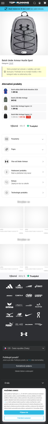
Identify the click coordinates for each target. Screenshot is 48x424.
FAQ (29, 360)
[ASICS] (38, 286)
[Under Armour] (24, 334)
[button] (24, 139)
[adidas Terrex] (19, 286)
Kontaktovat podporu (24, 366)
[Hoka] (19, 305)
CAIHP (11, 63)
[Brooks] (9, 295)
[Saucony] (38, 324)
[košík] (45, 3)
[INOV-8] (29, 305)
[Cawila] (19, 295)
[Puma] (9, 324)
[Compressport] (38, 295)
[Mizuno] (9, 315)
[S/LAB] (19, 324)
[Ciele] (29, 295)
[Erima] (9, 305)
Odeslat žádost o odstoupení (24, 371)
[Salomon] (29, 324)
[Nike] (29, 315)
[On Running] (38, 315)
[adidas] (9, 286)
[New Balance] (19, 315)
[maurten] (38, 305)
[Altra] (29, 286)
